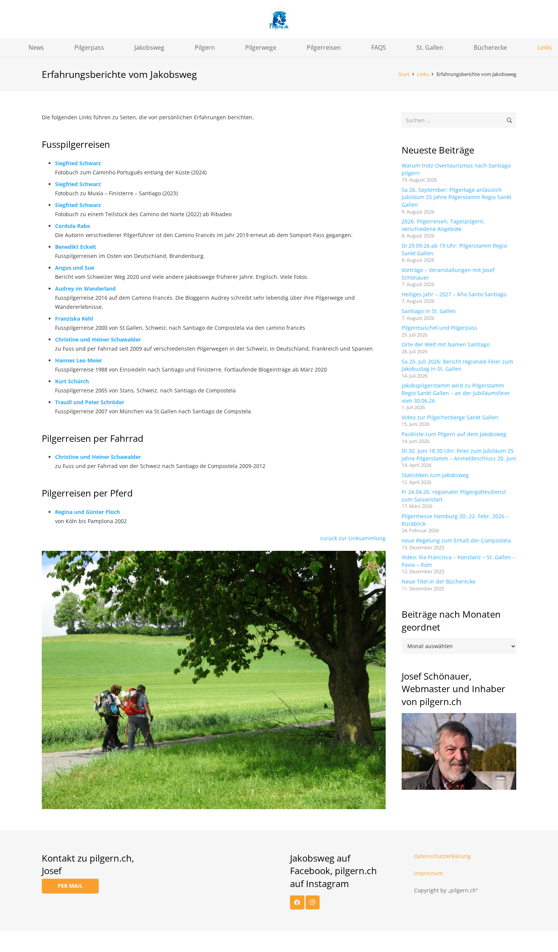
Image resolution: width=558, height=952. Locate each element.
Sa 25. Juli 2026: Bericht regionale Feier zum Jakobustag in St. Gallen (457, 365)
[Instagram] (313, 902)
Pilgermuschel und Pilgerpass (439, 327)
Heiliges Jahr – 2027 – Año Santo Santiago (454, 294)
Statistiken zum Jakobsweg (435, 475)
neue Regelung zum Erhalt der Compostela (456, 540)
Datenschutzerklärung (442, 856)
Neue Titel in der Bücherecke (439, 581)
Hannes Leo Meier (78, 360)
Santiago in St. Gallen (429, 311)
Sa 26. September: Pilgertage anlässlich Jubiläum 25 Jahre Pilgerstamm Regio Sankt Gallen (456, 197)
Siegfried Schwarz (78, 163)
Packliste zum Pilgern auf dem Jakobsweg (454, 434)
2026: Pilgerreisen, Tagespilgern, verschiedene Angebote (443, 225)
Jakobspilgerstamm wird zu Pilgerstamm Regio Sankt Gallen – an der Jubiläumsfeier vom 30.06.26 (456, 393)
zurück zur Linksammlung (353, 538)
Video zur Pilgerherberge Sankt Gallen (450, 417)
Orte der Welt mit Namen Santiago (446, 344)
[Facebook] (297, 902)
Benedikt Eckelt (75, 246)
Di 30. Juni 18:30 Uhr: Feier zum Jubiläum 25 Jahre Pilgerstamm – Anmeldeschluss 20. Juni (459, 454)
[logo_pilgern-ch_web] (279, 19)
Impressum (428, 873)
